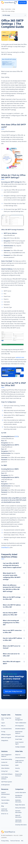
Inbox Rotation (5, 768)
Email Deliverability (6, 759)
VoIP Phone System (6, 781)
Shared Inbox (5, 765)
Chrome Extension (20, 757)
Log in (15, 2)
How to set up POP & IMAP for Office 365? (13, 384)
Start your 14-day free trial (14, 691)
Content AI (4, 762)
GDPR (16, 765)
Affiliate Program (6, 734)
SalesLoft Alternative (18, 816)
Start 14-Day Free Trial (6, 718)
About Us (17, 754)
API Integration (19, 725)
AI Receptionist (5, 784)
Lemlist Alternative (20, 792)
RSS (22, 840)
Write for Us (4, 813)
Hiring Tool (4, 771)
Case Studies (4, 803)
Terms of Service (15, 840)
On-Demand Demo (6, 728)
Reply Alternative (20, 805)
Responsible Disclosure (18, 775)
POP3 (16, 436)
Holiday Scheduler (20, 747)
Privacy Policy (5, 840)
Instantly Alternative (21, 824)
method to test (20, 357)
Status (17, 771)
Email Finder (18, 739)
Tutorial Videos (5, 800)
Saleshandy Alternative (18, 821)
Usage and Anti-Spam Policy (19, 761)
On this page (14, 15)
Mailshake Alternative (18, 801)
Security (17, 768)
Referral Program (6, 737)
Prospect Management (19, 718)
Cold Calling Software (4, 778)
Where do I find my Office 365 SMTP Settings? (13, 176)
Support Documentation (5, 793)
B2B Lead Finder (19, 736)
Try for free (22, 2)
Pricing (3, 731)
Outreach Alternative (18, 811)
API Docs (3, 797)
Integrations (4, 740)
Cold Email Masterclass (4, 809)
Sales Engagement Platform (6, 755)
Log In (3, 722)
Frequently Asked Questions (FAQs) (9, 555)
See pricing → (7, 695)
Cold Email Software (6, 774)
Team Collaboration (20, 722)
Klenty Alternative (20, 807)
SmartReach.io (5, 547)
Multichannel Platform (18, 732)
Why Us (3, 725)
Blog (2, 9)
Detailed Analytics (20, 728)
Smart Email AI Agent (19, 743)
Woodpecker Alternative (18, 796)
